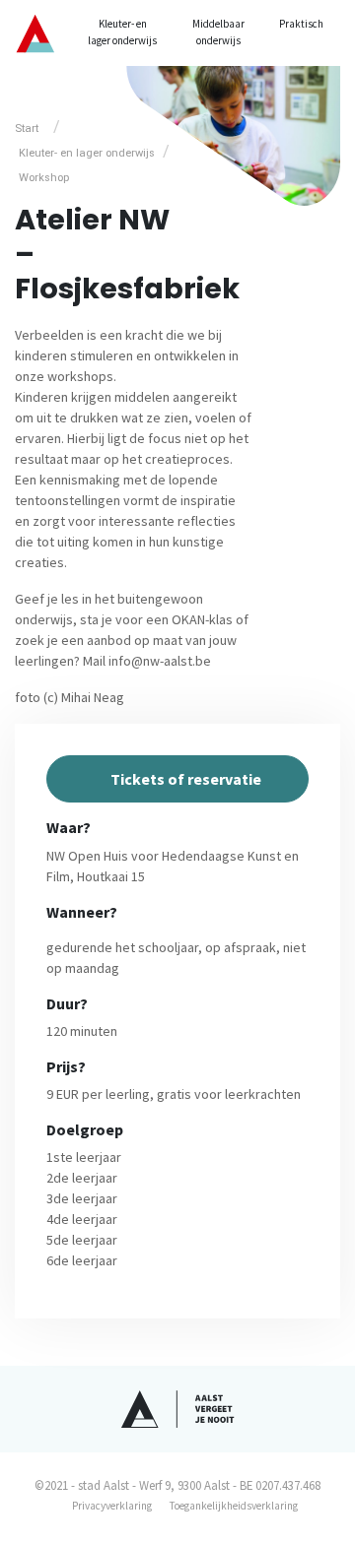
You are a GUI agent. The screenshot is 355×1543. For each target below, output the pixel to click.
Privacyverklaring (112, 1505)
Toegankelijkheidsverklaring (234, 1505)
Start (26, 128)
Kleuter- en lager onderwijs (122, 32)
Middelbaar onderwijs (218, 32)
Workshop (44, 177)
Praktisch (301, 24)
